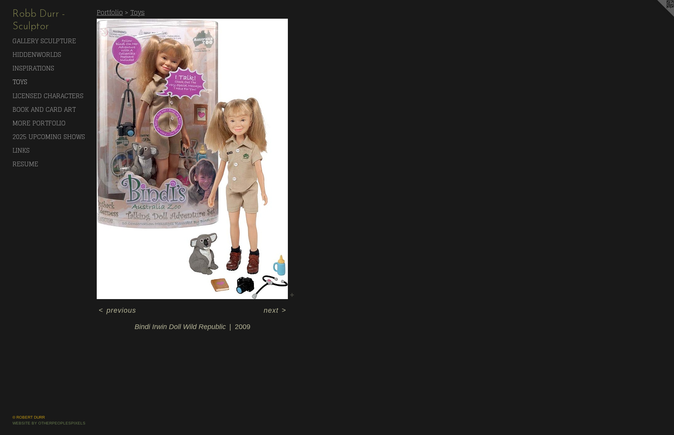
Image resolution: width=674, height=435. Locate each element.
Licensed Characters (47, 95)
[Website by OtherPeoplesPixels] (658, 15)
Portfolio (110, 12)
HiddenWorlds (36, 54)
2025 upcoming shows (48, 136)
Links (21, 150)
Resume (25, 164)
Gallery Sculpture (44, 41)
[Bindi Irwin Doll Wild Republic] (192, 159)
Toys (19, 81)
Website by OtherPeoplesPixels (48, 423)
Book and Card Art (44, 109)
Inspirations (33, 68)
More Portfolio (39, 123)
